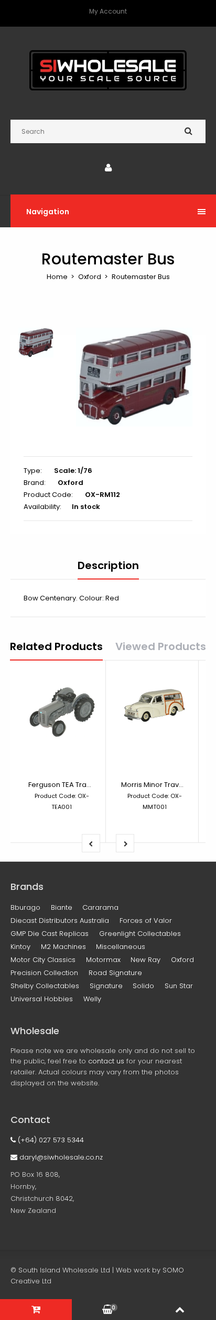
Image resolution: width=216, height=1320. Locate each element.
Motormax (103, 960)
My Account (108, 11)
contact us (106, 1061)
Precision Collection (44, 973)
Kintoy (20, 947)
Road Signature (115, 973)
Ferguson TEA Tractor (64, 785)
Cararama (100, 907)
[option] (134, 377)
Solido (143, 986)
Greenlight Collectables (140, 934)
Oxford (89, 277)
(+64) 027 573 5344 (50, 1140)
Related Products (56, 646)
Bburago (25, 907)
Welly (92, 999)
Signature (106, 986)
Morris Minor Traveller (157, 785)
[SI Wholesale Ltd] (108, 88)
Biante (61, 907)
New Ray (145, 960)
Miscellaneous (120, 947)
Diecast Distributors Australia (59, 920)
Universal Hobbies (41, 999)
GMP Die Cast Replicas (49, 934)
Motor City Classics (42, 960)
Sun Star (179, 986)
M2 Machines (63, 947)
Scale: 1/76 (73, 471)
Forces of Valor (146, 920)
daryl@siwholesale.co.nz (60, 1157)
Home (57, 277)
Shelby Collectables (44, 986)
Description (108, 565)
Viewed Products (160, 646)
